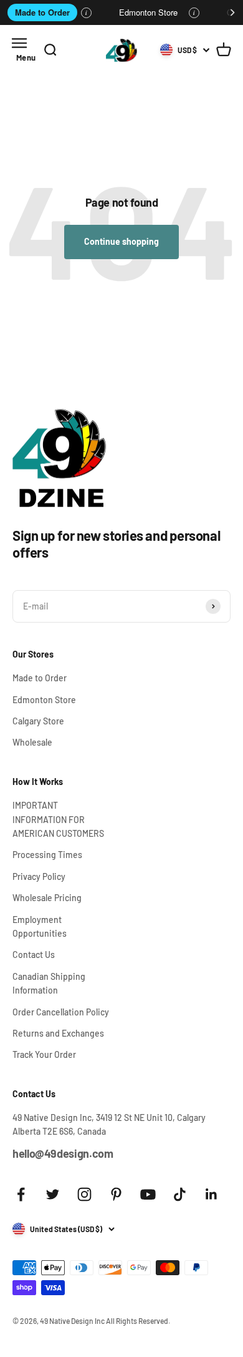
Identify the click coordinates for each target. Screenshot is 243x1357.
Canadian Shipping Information (48, 983)
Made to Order (42, 12)
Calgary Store (38, 721)
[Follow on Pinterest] (116, 1194)
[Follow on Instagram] (84, 1194)
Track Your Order (44, 1054)
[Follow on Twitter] (52, 1194)
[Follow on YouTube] (148, 1194)
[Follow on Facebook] (20, 1194)
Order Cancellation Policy (60, 1012)
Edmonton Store (148, 12)
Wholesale (32, 742)
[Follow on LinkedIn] (211, 1194)
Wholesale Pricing (47, 897)
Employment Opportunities (39, 926)
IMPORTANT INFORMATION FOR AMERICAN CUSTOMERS (58, 819)
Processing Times (47, 854)
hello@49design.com (62, 1153)
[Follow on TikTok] (179, 1194)
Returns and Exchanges (58, 1033)
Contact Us (33, 954)
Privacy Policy (38, 876)
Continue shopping (121, 241)
